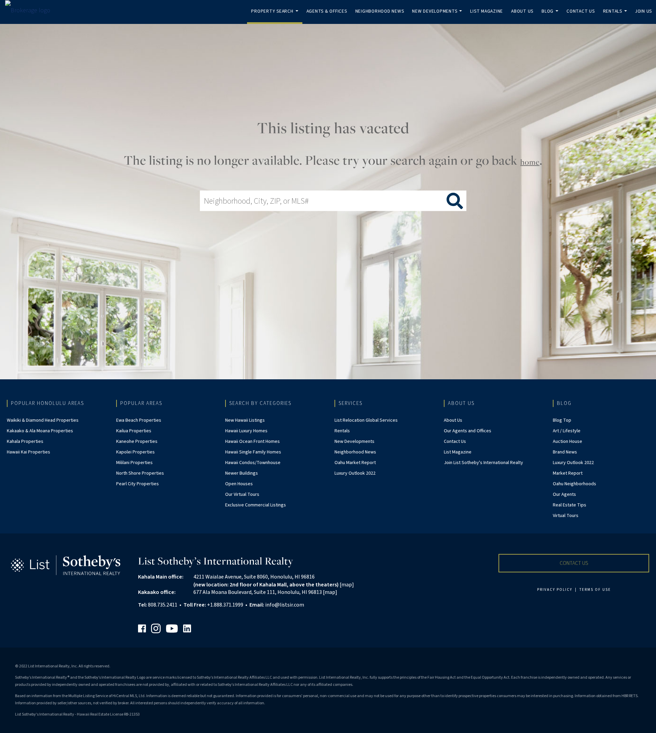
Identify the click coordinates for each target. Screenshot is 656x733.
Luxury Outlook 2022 (354, 473)
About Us (522, 11)
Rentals (342, 430)
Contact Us (580, 11)
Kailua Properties (133, 430)
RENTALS (616, 16)
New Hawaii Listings (245, 420)
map (346, 584)
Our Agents (564, 494)
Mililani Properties (134, 462)
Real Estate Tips (569, 505)
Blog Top (562, 420)
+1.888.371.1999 (225, 605)
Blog (551, 16)
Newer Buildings (241, 473)
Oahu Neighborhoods (574, 483)
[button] (573, 563)
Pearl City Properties (137, 483)
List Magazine (486, 11)
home (529, 162)
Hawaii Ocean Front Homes (252, 441)
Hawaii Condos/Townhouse (253, 462)
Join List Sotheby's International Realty (483, 462)
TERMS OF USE (595, 589)
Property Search (276, 16)
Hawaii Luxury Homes (246, 430)
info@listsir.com (284, 605)
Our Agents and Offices (467, 430)
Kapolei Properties (135, 452)
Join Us (643, 11)
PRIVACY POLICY (554, 589)
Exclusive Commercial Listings (255, 505)
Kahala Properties (25, 441)
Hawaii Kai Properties (28, 452)
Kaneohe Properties (137, 441)
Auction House (567, 441)
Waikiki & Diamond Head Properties (43, 420)
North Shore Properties (140, 473)
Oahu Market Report (355, 462)
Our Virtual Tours (242, 494)
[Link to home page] (31, 10)
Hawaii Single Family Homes (253, 452)
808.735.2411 (162, 605)
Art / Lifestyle (566, 430)
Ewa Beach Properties (138, 420)
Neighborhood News (379, 11)
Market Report (568, 473)
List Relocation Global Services (366, 420)
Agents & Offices (326, 11)
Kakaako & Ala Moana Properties (40, 430)
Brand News (565, 452)
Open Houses (239, 483)
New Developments (438, 16)
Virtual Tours (565, 515)
